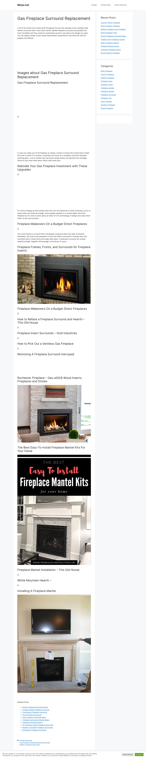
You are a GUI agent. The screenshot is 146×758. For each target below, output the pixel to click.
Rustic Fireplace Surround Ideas (35, 707)
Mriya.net (23, 4)
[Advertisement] (54, 56)
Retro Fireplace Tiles (109, 33)
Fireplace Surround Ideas (32, 722)
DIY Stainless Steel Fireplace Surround (37, 725)
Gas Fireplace (106, 102)
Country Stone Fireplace (110, 23)
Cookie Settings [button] (128, 754)
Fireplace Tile (106, 98)
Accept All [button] (139, 754)
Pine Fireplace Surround (32, 715)
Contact (94, 5)
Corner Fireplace (107, 74)
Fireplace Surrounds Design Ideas (35, 720)
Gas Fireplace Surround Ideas (34, 717)
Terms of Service (121, 5)
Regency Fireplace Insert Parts (30, 744)
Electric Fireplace (107, 78)
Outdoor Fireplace (108, 105)
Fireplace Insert (107, 85)
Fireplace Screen (107, 91)
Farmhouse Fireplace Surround (34, 712)
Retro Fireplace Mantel (110, 43)
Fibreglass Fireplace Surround (34, 730)
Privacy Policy (106, 5)
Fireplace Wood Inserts (110, 46)
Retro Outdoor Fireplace (110, 26)
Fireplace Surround (26, 740)
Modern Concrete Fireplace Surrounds (37, 727)
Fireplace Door (106, 81)
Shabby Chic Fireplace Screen (113, 40)
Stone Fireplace (107, 108)
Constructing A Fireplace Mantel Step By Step (35, 742)
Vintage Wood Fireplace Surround (35, 710)
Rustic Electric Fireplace (110, 53)
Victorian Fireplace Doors (111, 50)
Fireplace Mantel (107, 88)
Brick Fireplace (106, 71)
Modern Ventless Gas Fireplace (113, 29)
